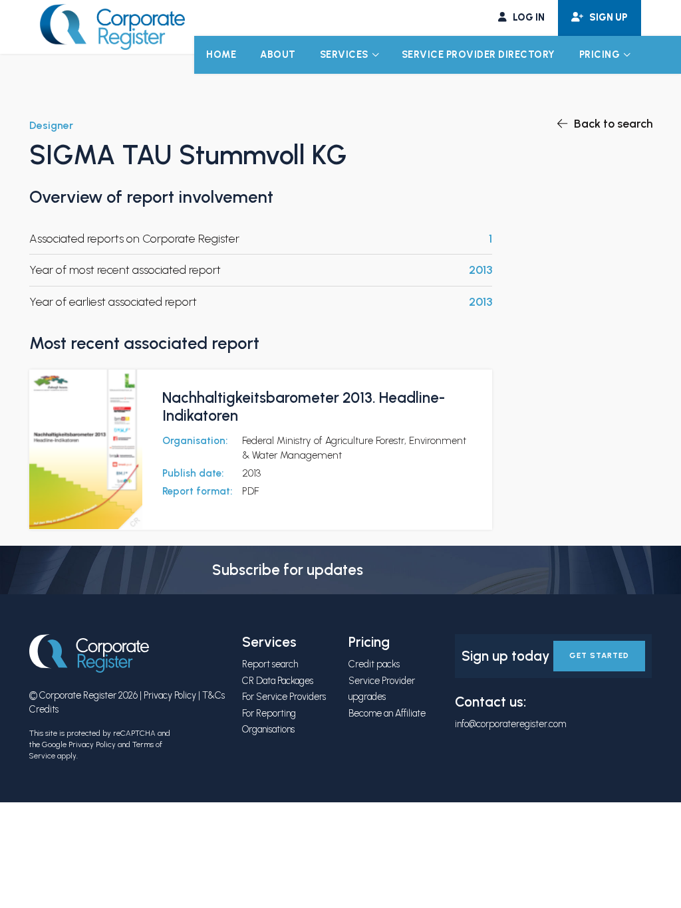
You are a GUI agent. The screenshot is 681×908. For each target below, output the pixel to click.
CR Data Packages (277, 681)
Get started (599, 655)
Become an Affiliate (387, 713)
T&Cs (213, 695)
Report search (270, 664)
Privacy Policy (170, 695)
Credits (44, 709)
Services (344, 54)
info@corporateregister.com (510, 724)
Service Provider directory (478, 54)
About (278, 54)
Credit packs (374, 664)
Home (221, 54)
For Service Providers (284, 697)
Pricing (599, 54)
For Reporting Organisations (269, 721)
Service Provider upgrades (381, 689)
